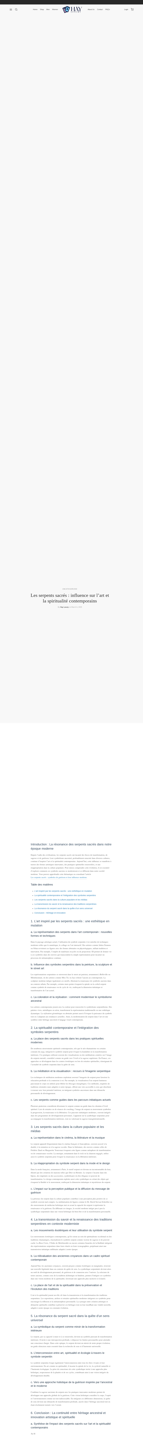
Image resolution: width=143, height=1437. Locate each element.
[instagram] (18, 2)
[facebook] (10, 2)
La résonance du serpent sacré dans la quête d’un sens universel (63, 908)
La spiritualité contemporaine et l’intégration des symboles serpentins (65, 895)
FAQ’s (107, 9)
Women (55, 9)
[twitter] (14, 2)
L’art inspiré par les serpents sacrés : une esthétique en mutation (63, 891)
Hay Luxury (64, 607)
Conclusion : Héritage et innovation (50, 913)
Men (48, 9)
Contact (100, 9)
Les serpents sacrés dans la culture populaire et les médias (60, 900)
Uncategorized (69, 589)
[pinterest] (22, 2)
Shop (42, 9)
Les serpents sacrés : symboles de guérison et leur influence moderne (59, 877)
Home (35, 9)
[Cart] (132, 9)
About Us (91, 9)
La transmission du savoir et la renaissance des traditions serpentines (65, 904)
